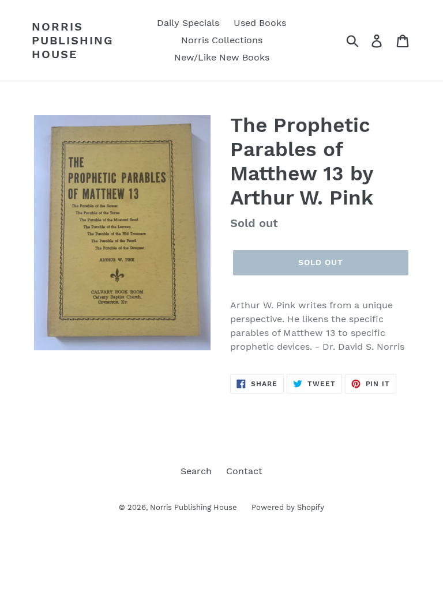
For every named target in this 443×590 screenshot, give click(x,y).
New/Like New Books (221, 57)
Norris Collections (221, 40)
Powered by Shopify (287, 507)
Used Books (260, 22)
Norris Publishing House (72, 40)
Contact (244, 471)
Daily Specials (188, 22)
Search (196, 471)
